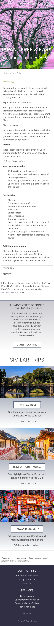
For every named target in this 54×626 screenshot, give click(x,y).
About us (27, 583)
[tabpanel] (27, 175)
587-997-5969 (30, 575)
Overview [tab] (8, 82)
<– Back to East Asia (11, 73)
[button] (5, 3)
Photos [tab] (7, 274)
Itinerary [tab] (8, 268)
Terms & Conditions (27, 621)
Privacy (27, 613)
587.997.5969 (8, 292)
